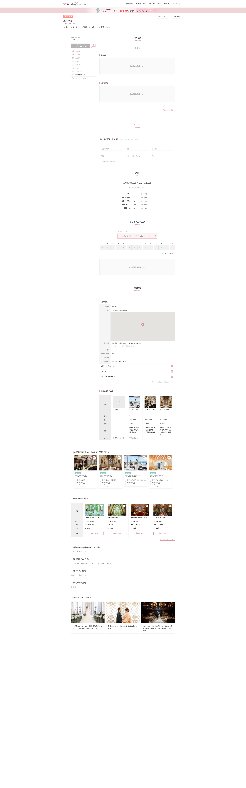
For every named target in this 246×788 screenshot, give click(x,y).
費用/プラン (78, 68)
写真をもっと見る (168, 110)
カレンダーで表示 (166, 253)
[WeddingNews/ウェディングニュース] (72, 5)
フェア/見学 (78, 71)
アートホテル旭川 (133, 410)
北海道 (65, 23)
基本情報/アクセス (80, 75)
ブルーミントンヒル (165, 410)
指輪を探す (129, 4)
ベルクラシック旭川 (150, 410)
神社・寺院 (72, 23)
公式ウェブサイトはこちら (120, 361)
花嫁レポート (78, 65)
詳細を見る (117, 533)
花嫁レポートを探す (155, 4)
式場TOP (77, 51)
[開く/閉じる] (172, 366)
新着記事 (166, 4)
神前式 (114, 354)
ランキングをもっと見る (167, 540)
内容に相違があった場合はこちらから (164, 382)
